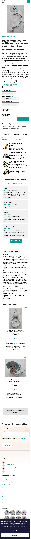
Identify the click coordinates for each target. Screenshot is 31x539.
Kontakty (4, 479)
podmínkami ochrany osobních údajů (14, 439)
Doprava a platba (6, 488)
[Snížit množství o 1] (7, 119)
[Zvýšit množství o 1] (14, 119)
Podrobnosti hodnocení (8, 36)
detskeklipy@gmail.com (11, 462)
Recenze (4, 502)
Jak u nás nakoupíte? (7, 482)
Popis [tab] (4, 251)
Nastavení (15, 530)
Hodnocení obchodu (15, 179)
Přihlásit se (7, 445)
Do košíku (24, 119)
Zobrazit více (15, 241)
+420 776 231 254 (9, 465)
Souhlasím (15, 535)
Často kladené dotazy (8, 485)
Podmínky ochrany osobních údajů (11, 500)
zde (24, 526)
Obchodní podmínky (7, 496)
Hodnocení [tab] (10, 251)
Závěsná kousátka (20, 137)
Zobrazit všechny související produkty (15, 411)
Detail (15, 338)
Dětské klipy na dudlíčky (11, 468)
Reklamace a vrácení (7, 494)
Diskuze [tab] (17, 251)
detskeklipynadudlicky (11, 471)
